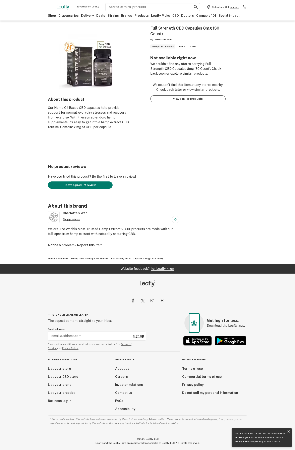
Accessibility (125, 409)
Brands (126, 16)
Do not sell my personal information (210, 393)
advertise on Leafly (87, 6)
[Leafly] (63, 7)
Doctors (187, 16)
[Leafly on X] (143, 300)
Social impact (229, 16)
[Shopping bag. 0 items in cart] (244, 7)
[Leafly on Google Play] (230, 341)
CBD (175, 16)
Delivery (87, 16)
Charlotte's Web (163, 39)
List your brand (59, 385)
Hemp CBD (77, 258)
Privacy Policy (255, 441)
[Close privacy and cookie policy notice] (288, 431)
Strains (113, 16)
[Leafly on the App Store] (197, 341)
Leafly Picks (160, 16)
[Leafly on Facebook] (133, 301)
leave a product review (80, 185)
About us (122, 369)
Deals (100, 16)
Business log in (59, 401)
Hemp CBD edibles (97, 258)
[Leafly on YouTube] (162, 300)
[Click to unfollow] (175, 219)
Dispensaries (68, 16)
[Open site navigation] (50, 7)
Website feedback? (147, 269)
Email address (56, 329)
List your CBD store (63, 377)
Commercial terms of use (202, 377)
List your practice (61, 393)
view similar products (188, 98)
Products (141, 16)
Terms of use (192, 369)
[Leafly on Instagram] (152, 300)
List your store (59, 369)
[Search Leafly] (196, 7)
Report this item (90, 245)
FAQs (119, 401)
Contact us (123, 393)
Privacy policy (193, 385)
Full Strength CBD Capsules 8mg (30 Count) (137, 258)
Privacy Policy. (70, 348)
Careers (121, 377)
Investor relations (129, 385)
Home (51, 258)
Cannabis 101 (206, 16)
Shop (52, 16)
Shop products (71, 219)
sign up (138, 336)
